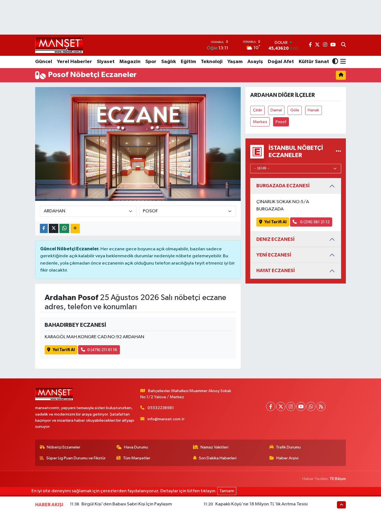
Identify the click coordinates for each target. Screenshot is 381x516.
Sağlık (168, 61)
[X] (280, 406)
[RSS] (320, 406)
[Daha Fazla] (75, 228)
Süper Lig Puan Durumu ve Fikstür (76, 458)
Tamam (226, 491)
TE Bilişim (338, 479)
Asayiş (255, 61)
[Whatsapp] (310, 406)
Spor (150, 61)
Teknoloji (212, 61)
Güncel (43, 61)
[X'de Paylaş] (53, 228)
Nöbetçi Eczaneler (63, 447)
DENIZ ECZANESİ (275, 239)
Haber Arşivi (287, 458)
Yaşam (235, 61)
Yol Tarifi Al (64, 350)
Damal (276, 110)
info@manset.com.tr (166, 419)
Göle (294, 110)
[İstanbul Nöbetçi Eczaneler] (338, 151)
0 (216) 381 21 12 (314, 222)
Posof (281, 122)
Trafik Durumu (288, 447)
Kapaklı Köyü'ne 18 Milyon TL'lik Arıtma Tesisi (261, 504)
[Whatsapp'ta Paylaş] (64, 228)
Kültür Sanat (314, 61)
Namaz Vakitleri (214, 447)
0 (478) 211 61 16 (102, 350)
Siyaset (106, 61)
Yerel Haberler (74, 61)
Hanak (313, 110)
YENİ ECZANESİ (273, 255)
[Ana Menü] (342, 62)
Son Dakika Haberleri (218, 458)
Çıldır (257, 110)
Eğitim (188, 61)
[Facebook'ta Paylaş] (44, 228)
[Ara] (343, 45)
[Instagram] (290, 406)
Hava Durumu (136, 447)
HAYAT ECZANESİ (275, 270)
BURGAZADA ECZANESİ (283, 185)
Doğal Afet (281, 61)
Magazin (130, 61)
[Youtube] (300, 406)
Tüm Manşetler (136, 458)
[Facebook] (270, 406)
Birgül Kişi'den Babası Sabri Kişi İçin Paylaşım (126, 504)
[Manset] (59, 45)
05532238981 (161, 408)
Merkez (260, 122)
